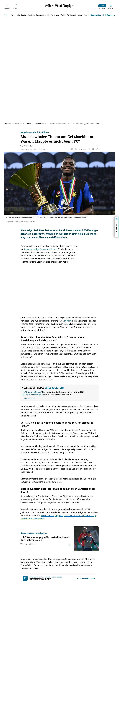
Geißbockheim (40, 123)
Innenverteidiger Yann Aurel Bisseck (41, 249)
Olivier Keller (28, 146)
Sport (17, 123)
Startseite (7, 123)
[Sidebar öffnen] (11, 15)
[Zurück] (5, 15)
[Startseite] (59, 6)
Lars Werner (30, 544)
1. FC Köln (27, 123)
